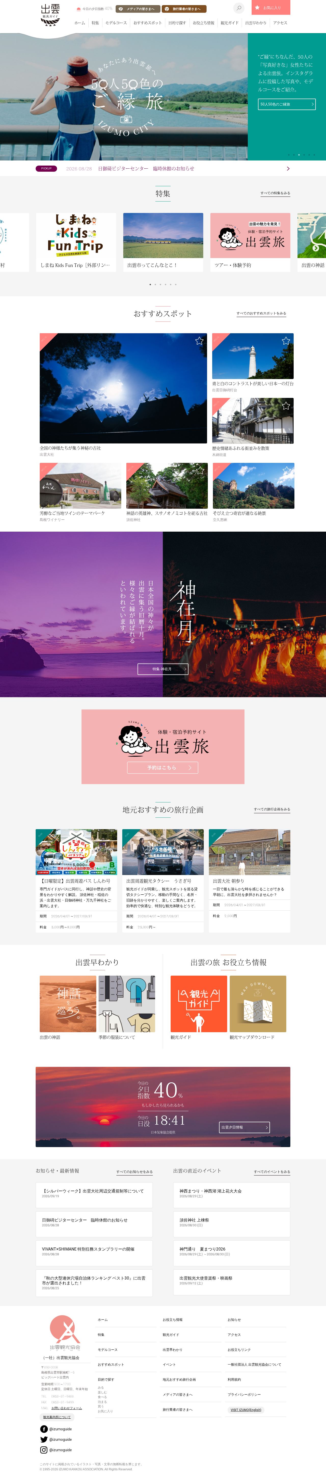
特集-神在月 (162, 669)
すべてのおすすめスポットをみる (261, 313)
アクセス (280, 22)
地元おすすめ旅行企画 (179, 1379)
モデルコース (116, 22)
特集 (95, 22)
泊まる (102, 1402)
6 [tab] (314, 154)
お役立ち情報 (203, 22)
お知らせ (234, 1320)
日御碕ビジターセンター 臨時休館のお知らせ (130, 169)
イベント (169, 1364)
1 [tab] (288, 154)
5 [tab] (309, 154)
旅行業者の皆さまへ (186, 9)
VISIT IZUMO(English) (246, 1410)
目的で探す (177, 22)
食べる (102, 1397)
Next (316, 248)
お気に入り (272, 8)
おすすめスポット (147, 22)
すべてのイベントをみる (272, 1172)
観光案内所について (57, 1417)
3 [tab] (299, 154)
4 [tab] (304, 154)
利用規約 (234, 1379)
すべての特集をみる (275, 193)
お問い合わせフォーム (66, 1408)
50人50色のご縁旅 (275, 104)
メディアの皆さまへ (140, 9)
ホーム (79, 22)
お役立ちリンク (239, 1350)
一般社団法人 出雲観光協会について (254, 1364)
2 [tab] (293, 154)
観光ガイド (230, 22)
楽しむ (102, 1392)
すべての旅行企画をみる (272, 809)
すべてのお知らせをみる (134, 1172)
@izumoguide (60, 1429)
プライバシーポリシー (244, 1394)
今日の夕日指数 (98, 8)
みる (101, 1387)
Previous (10, 248)
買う (101, 1406)
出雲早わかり (256, 22)
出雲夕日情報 (232, 1127)
